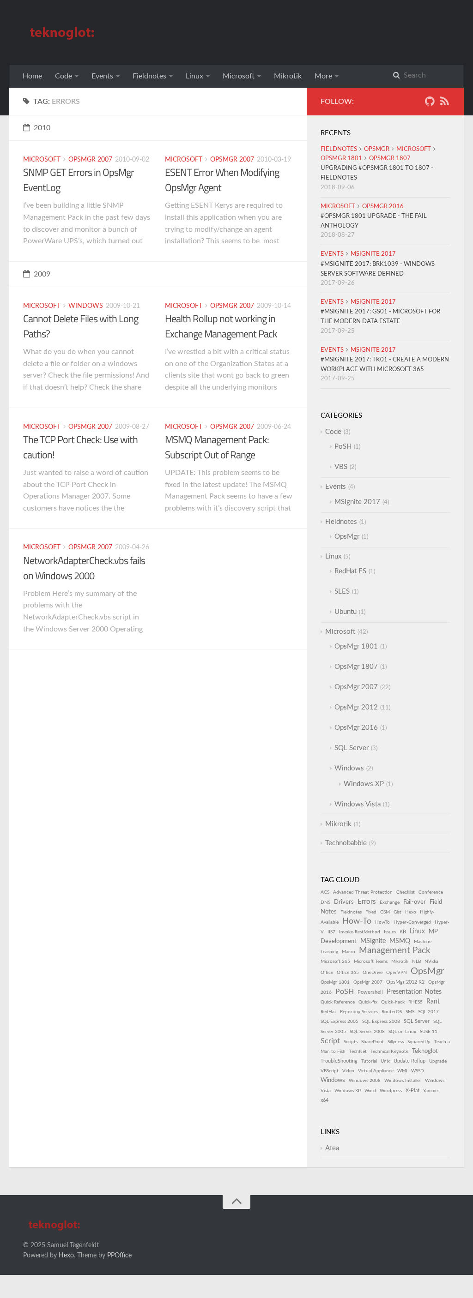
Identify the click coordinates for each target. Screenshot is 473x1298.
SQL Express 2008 (381, 1021)
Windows (85, 306)
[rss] (444, 103)
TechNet (358, 1051)
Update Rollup (409, 1061)
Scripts (351, 1042)
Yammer (431, 1090)
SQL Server (351, 748)
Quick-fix (367, 1002)
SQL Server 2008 (367, 1031)
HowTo (382, 922)
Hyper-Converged (412, 922)
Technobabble (346, 843)
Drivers (344, 902)
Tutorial (369, 1061)
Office (327, 972)
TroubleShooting (339, 1061)
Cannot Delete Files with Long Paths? (80, 326)
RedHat (328, 1012)
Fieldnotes (149, 76)
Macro (348, 951)
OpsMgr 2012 (356, 707)
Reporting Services (359, 1012)
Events (102, 76)
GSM (385, 912)
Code (63, 76)
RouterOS (392, 1012)
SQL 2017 (428, 1012)
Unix (385, 1061)
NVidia (431, 961)
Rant (433, 1001)
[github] (429, 103)
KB (403, 931)
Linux (194, 76)
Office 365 (348, 972)
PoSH (343, 446)
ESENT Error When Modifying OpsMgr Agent (222, 179)
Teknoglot (425, 1051)
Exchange (390, 902)
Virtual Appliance (376, 1071)
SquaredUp (419, 1042)
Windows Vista (357, 804)
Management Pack (395, 950)
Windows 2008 (365, 1080)
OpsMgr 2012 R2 (405, 982)
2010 (42, 128)
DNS (325, 902)
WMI (402, 1071)
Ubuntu (345, 611)
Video (348, 1071)
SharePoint (372, 1042)
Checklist (405, 892)
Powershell (370, 992)
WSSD (417, 1071)
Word (370, 1090)
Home (32, 76)
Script (330, 1041)
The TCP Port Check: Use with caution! (80, 447)
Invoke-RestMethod (359, 932)
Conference (430, 892)
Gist (397, 912)
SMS (410, 1012)
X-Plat (412, 1090)
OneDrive (372, 972)
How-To (356, 921)
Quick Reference (338, 1002)
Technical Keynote (389, 1051)
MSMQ (399, 941)
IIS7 (331, 932)
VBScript (330, 1071)
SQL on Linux (402, 1031)
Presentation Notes (414, 992)
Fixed (370, 912)
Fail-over (414, 902)
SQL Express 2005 (339, 1021)
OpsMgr (376, 149)
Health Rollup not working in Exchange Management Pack (221, 326)
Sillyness (396, 1042)
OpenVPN (396, 972)
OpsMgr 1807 (390, 159)
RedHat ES (350, 571)
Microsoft (239, 76)
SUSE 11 (428, 1031)
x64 (324, 1100)
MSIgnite (373, 941)
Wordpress (391, 1090)
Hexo (410, 912)
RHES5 (415, 1002)
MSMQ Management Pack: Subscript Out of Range (217, 447)
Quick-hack (393, 1002)
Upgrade (438, 1061)
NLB (416, 961)
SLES (342, 591)
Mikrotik (288, 76)
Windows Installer (402, 1080)
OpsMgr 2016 (383, 207)
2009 (42, 274)
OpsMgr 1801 (341, 159)
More (323, 76)
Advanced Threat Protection (363, 892)
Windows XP (364, 784)
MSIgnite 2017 (373, 254)
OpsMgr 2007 (90, 159)
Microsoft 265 (335, 961)
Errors (367, 901)
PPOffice (119, 1255)
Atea (332, 1148)
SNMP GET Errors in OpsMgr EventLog (78, 179)
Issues (390, 932)
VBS (340, 466)
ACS (325, 892)
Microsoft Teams (371, 961)
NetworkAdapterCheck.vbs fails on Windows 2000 (84, 568)
